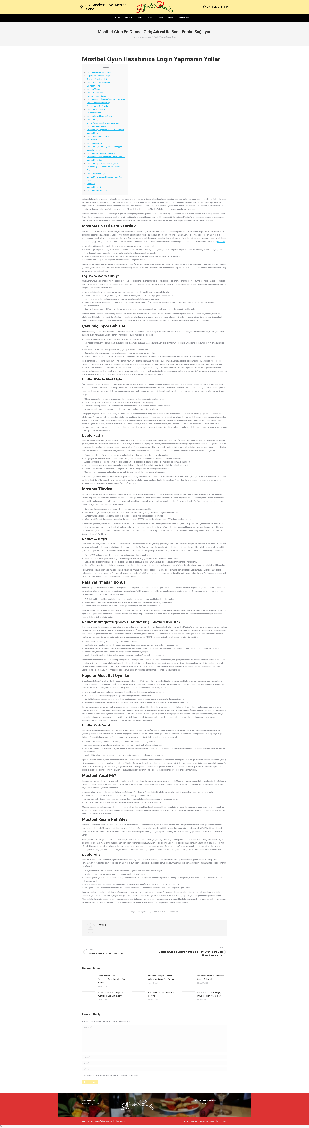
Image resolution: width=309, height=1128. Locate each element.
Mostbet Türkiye (93, 89)
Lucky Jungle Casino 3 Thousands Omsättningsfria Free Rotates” (111, 979)
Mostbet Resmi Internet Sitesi (99, 116)
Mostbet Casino (93, 86)
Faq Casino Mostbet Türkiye (98, 76)
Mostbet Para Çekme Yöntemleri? (101, 153)
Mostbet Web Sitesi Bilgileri (98, 82)
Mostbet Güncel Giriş (95, 143)
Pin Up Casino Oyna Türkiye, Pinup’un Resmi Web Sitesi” (209, 994)
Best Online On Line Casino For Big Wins (161, 994)
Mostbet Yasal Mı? (94, 113)
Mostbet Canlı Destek (96, 109)
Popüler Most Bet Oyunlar (97, 106)
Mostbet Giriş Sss (94, 160)
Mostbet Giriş (92, 119)
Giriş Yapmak (92, 140)
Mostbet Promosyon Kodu (98, 190)
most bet (221, 241)
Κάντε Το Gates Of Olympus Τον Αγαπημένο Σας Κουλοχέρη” (111, 994)
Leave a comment (173, 912)
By (150, 912)
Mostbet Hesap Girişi (96, 173)
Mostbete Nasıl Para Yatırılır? (99, 72)
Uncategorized (142, 912)
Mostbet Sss (92, 133)
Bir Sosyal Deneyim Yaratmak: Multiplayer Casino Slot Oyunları (161, 977)
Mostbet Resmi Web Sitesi (98, 136)
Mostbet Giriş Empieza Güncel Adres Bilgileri (105, 130)
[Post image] (88, 979)
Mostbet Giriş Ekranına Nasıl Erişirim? (102, 163)
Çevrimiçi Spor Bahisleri (97, 79)
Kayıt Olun (91, 184)
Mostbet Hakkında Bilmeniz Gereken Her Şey (106, 157)
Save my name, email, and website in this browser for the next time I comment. (111, 1075)
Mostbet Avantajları (95, 92)
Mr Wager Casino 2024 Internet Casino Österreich (210, 977)
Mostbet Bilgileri (94, 187)
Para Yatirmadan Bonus (96, 96)
